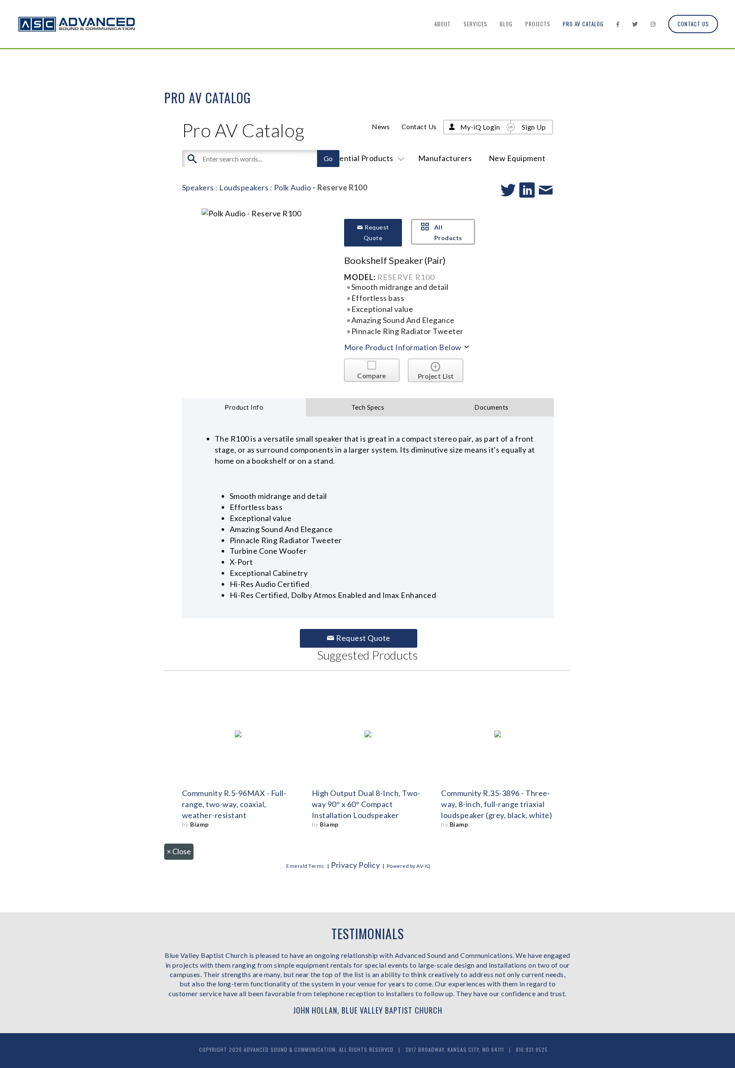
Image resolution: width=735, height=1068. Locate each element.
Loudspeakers (243, 187)
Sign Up (534, 127)
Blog (506, 24)
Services (475, 24)
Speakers (198, 187)
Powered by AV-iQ (409, 866)
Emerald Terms (305, 866)
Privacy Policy (355, 865)
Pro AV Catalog (583, 24)
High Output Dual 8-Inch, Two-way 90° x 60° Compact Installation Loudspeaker (366, 804)
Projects (537, 24)
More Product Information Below (403, 347)
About (442, 24)
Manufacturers (445, 158)
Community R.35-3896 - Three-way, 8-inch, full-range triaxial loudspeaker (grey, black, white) (496, 804)
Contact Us (693, 24)
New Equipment (517, 158)
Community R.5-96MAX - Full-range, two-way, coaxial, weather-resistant (234, 804)
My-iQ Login (480, 127)
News (381, 126)
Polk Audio (292, 187)
